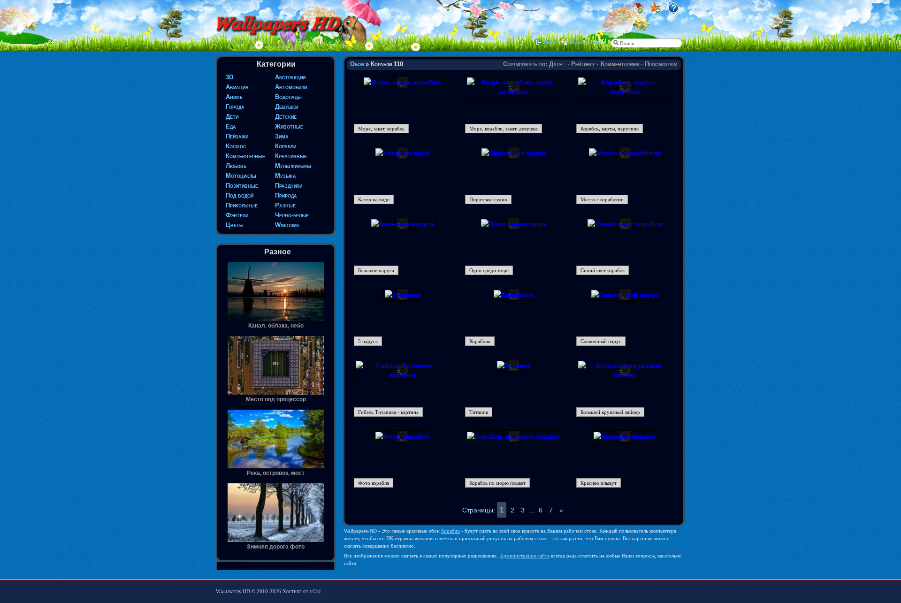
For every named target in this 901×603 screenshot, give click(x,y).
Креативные (291, 156)
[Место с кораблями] (625, 153)
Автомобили (291, 87)
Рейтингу (583, 64)
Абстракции (290, 77)
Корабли (285, 146)
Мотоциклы (241, 175)
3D (229, 77)
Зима (282, 136)
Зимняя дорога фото (276, 546)
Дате (555, 64)
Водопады (288, 96)
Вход (550, 42)
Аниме (234, 96)
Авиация (237, 87)
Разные (285, 205)
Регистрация (584, 42)
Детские (286, 116)
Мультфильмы (293, 165)
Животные (289, 126)
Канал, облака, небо (276, 325)
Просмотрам (661, 64)
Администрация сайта (525, 555)
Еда (231, 126)
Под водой (239, 195)
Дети (232, 116)
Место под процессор (276, 399)
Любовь (236, 165)
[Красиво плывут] (625, 436)
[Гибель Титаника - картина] (402, 375)
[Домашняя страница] (637, 11)
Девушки (286, 106)
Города (235, 106)
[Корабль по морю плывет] (514, 436)
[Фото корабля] (402, 436)
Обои (357, 64)
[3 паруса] (402, 294)
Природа (286, 195)
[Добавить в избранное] (655, 11)
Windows (287, 225)
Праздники (288, 185)
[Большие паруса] (403, 224)
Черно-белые (292, 215)
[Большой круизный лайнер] (625, 375)
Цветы (235, 225)
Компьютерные (245, 156)
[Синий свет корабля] (625, 224)
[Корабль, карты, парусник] (625, 91)
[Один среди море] (514, 224)
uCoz (315, 591)
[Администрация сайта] (673, 11)
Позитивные (242, 185)
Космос (236, 146)
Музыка (285, 175)
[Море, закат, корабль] (402, 82)
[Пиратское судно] (513, 153)
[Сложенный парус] (625, 294)
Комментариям (620, 64)
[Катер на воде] (402, 153)
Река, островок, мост (276, 473)
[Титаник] (514, 365)
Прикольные (242, 205)
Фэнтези (237, 215)
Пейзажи (237, 136)
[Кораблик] (513, 294)
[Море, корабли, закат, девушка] (514, 91)
